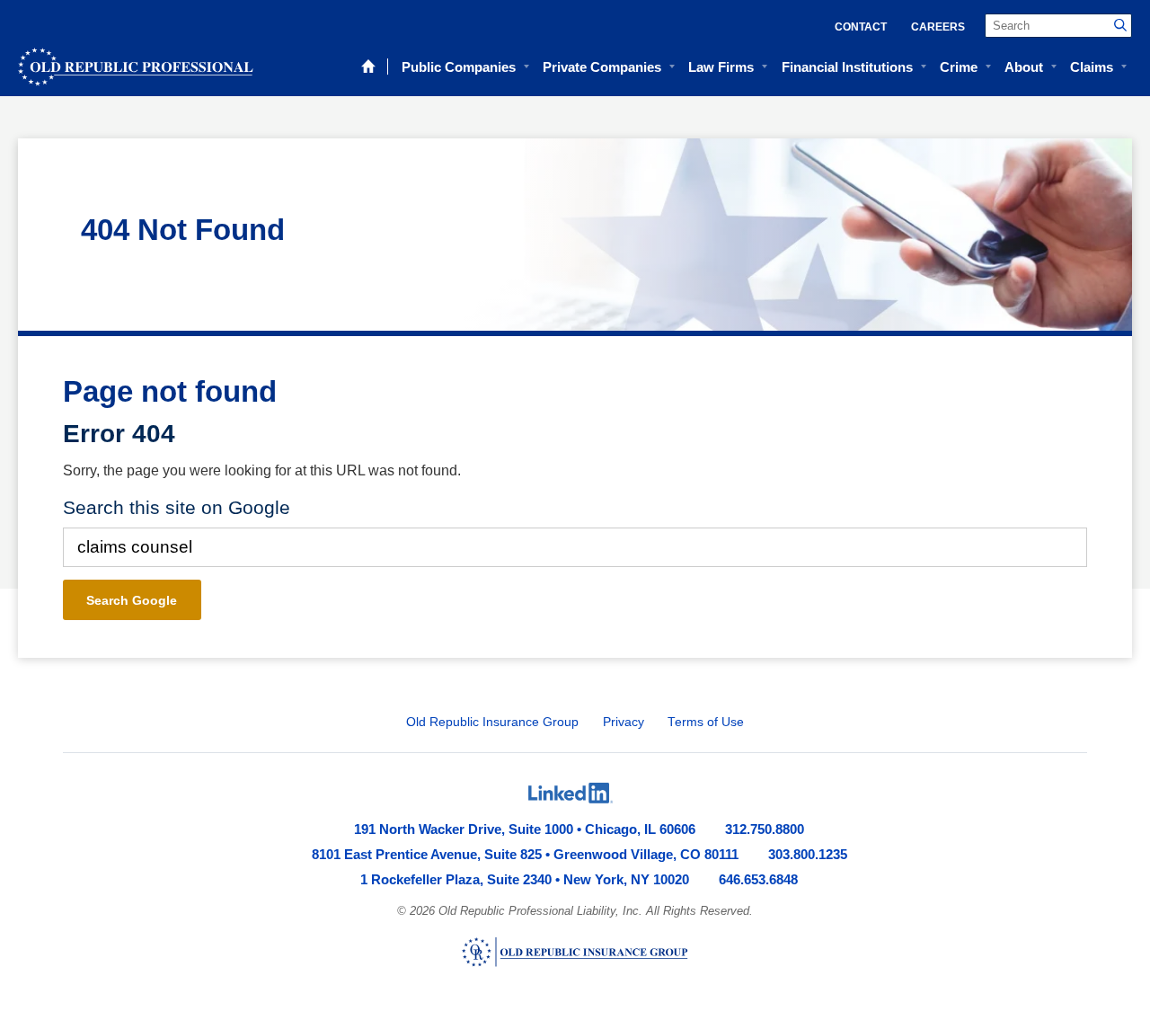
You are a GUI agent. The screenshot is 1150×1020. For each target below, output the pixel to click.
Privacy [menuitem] (623, 722)
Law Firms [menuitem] (721, 67)
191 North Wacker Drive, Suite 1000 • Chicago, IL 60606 (524, 829)
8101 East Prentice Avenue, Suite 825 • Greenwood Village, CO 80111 (525, 854)
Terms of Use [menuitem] (706, 722)
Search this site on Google (176, 507)
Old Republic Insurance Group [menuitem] (492, 722)
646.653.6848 (758, 879)
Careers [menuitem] (938, 27)
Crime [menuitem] (959, 67)
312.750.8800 (764, 829)
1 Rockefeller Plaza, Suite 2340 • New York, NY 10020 (524, 879)
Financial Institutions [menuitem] (847, 67)
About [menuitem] (1023, 67)
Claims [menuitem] (1091, 67)
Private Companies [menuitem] (602, 67)
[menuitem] (570, 792)
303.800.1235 (807, 854)
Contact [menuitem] (861, 27)
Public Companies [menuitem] (459, 67)
